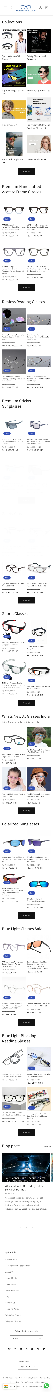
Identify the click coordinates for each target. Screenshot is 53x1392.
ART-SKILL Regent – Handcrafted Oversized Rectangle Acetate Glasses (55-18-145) (13, 270)
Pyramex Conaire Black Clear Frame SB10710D (13, 585)
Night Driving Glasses (13, 90)
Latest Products (35, 159)
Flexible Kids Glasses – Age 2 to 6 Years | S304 (13, 795)
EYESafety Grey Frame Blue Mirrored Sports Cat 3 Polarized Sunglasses (38, 859)
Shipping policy (41, 1382)
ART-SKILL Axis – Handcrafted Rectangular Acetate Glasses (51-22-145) (38, 227)
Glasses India (11, 1259)
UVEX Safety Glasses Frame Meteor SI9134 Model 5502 (37, 585)
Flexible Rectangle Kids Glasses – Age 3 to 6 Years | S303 (38, 751)
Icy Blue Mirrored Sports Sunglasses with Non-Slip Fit (12, 485)
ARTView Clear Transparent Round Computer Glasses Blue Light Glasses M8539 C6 (13, 1006)
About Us (9, 1272)
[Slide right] (32, 1228)
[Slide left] (21, 1228)
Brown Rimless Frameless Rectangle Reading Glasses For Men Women (38, 379)
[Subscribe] (40, 1338)
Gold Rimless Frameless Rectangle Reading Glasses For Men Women (38, 337)
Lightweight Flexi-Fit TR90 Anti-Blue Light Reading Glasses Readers (38, 1116)
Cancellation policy (36, 1386)
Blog (7, 1296)
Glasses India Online (16, 1378)
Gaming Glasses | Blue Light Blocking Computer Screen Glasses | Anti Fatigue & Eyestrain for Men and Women (38, 965)
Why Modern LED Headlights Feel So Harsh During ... (24, 1187)
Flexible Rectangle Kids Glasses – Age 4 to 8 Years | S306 (38, 795)
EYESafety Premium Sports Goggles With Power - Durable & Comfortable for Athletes (13, 685)
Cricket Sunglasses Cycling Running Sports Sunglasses (37, 485)
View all (26, 171)
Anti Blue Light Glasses (38, 90)
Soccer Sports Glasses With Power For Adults (36, 648)
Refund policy (45, 1378)
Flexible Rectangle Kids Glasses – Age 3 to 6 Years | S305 (14, 755)
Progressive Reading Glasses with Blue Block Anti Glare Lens (13, 1114)
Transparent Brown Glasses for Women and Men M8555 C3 (38, 1005)
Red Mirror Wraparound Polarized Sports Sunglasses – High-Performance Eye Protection (13, 891)
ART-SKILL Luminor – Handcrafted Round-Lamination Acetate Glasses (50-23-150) (14, 227)
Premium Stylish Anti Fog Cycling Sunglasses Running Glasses (12, 441)
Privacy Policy (11, 1284)
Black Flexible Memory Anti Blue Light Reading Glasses (39, 1075)
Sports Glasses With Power (12, 58)
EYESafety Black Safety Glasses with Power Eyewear (13, 548)
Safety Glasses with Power (36, 58)
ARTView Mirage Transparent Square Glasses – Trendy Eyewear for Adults (13, 964)
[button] (5, 8)
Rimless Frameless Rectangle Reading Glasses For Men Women (13, 337)
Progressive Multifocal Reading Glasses (38, 126)
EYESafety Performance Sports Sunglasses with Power (13, 644)
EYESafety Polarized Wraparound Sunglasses (36, 900)
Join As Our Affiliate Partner (17, 1266)
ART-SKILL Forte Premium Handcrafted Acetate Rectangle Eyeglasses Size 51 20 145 (38, 269)
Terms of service (12, 1290)
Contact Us (10, 1302)
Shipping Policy (12, 1309)
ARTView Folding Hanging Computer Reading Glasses (12, 1075)
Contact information (19, 1386)
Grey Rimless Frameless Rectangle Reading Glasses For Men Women (13, 379)
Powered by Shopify (31, 1378)
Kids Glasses (8, 124)
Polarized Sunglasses (13, 159)
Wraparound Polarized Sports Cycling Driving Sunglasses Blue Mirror (14, 859)
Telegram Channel (13, 1321)
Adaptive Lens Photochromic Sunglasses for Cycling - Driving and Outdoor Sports (38, 441)
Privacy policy (14, 1382)
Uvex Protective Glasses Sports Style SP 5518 (38, 548)
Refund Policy (11, 1278)
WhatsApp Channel (13, 1315)
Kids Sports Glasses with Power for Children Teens (38, 687)
